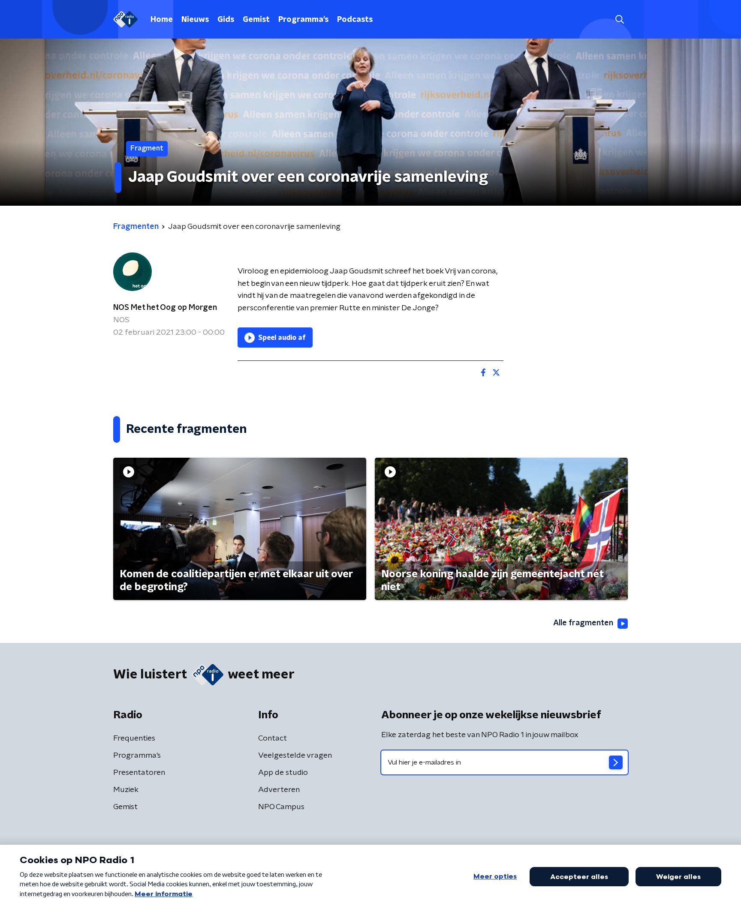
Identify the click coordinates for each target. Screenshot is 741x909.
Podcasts (355, 20)
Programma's (303, 20)
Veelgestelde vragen (295, 755)
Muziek (126, 790)
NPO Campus (281, 807)
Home (162, 20)
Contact (272, 738)
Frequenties (134, 738)
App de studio (283, 773)
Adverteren (279, 790)
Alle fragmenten (583, 623)
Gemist (256, 20)
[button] (619, 19)
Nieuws (195, 20)
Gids (225, 20)
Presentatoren (139, 773)
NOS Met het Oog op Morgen (165, 308)
